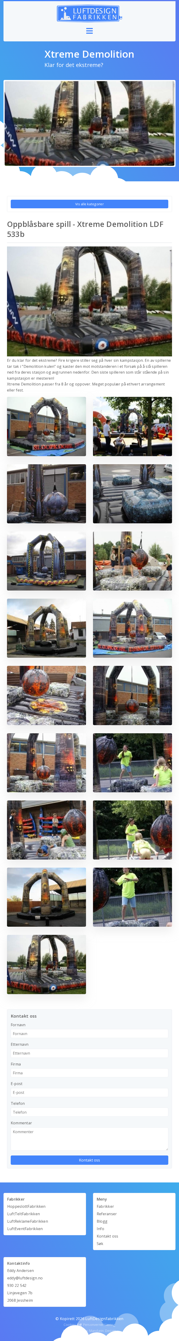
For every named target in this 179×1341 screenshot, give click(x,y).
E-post (16, 1083)
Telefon (18, 1103)
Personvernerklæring (99, 1324)
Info (100, 1228)
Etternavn (19, 1044)
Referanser (107, 1213)
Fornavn (18, 1024)
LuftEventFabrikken (25, 1228)
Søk (100, 1243)
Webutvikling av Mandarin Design (89, 1330)
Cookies (70, 1324)
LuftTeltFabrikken (23, 1213)
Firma (16, 1064)
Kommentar (21, 1122)
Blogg (102, 1221)
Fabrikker (105, 1206)
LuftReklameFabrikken (27, 1221)
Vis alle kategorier (89, 204)
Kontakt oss (107, 1236)
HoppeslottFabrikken (26, 1206)
